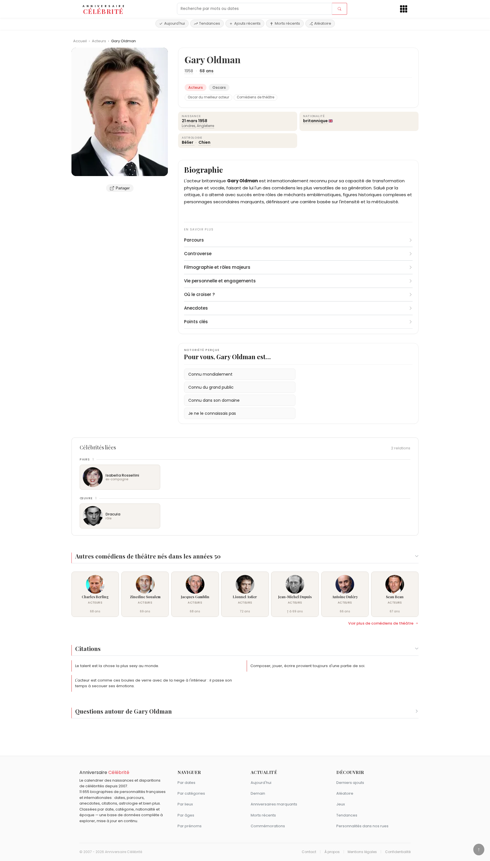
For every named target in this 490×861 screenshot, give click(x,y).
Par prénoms (190, 826)
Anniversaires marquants (274, 804)
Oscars (219, 87)
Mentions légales (362, 852)
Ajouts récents (247, 23)
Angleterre (205, 125)
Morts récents (287, 23)
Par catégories (191, 793)
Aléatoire (322, 23)
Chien (204, 142)
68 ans (207, 71)
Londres (188, 125)
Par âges (186, 815)
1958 (189, 71)
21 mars (189, 121)
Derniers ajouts (350, 782)
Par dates (186, 782)
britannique (315, 121)
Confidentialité (398, 852)
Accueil (80, 41)
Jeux (340, 804)
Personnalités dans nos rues (362, 826)
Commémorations (268, 826)
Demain (258, 793)
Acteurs (99, 41)
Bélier (188, 142)
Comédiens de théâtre (255, 97)
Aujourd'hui (174, 23)
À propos (332, 852)
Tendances (209, 23)
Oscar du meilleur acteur (208, 97)
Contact (309, 852)
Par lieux (185, 804)
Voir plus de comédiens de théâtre (380, 623)
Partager (123, 188)
